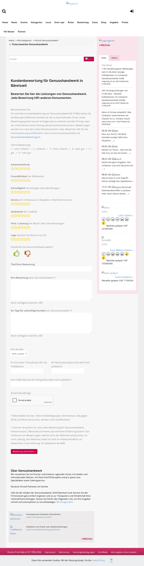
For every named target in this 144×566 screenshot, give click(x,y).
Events (24, 22)
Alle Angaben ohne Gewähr (124, 552)
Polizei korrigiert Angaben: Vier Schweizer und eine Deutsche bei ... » (117, 165)
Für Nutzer (9, 31)
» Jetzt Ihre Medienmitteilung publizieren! (43, 529)
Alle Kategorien (24, 40)
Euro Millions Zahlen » (121, 250)
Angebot (114, 22)
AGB (62, 443)
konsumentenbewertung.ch (25, 137)
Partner (22, 31)
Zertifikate (103, 552)
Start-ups (59, 22)
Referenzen (64, 552)
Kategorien (36, 22)
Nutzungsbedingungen (84, 552)
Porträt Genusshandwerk (46, 40)
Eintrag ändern (66, 502)
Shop (103, 22)
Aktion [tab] (114, 57)
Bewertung (83, 22)
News (14, 22)
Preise (125, 22)
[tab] (104, 58)
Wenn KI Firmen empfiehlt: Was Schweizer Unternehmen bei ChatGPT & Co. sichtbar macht (116, 115)
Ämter (71, 22)
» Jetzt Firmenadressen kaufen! (38, 517)
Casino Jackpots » (124, 277)
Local (48, 22)
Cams (95, 22)
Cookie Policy (98, 560)
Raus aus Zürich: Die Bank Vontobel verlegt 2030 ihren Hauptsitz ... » (115, 137)
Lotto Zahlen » (125, 215)
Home (5, 22)
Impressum (50, 552)
